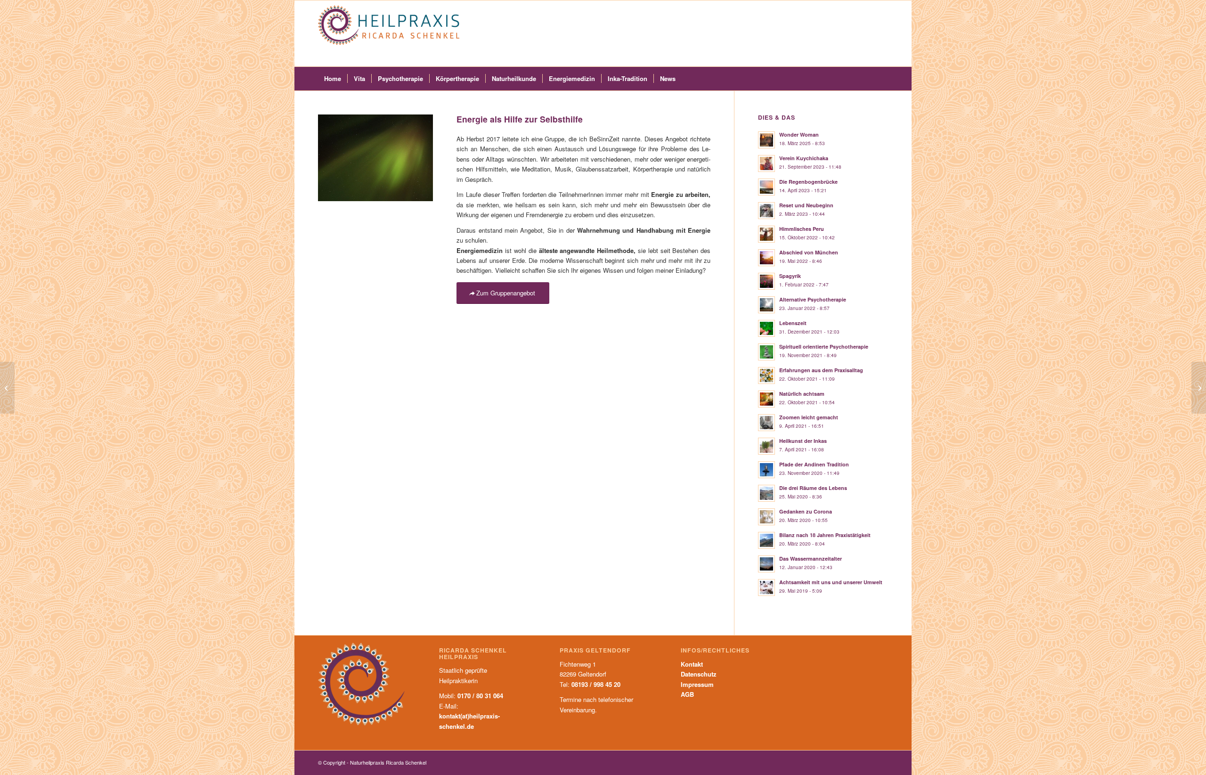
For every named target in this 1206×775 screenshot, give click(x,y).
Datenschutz (699, 673)
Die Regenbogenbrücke (808, 181)
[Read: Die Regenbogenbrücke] (766, 187)
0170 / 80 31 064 (480, 695)
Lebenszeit (793, 322)
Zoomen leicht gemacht (808, 417)
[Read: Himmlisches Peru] (766, 234)
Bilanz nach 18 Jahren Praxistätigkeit (825, 534)
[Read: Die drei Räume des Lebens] (766, 493)
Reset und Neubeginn (806, 205)
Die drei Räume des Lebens (813, 487)
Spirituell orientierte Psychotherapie (823, 346)
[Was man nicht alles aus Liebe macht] (1198, 388)
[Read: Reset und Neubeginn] (766, 210)
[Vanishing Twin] (7, 388)
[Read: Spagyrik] (766, 281)
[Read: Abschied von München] (766, 257)
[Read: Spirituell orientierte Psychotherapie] (766, 351)
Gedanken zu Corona (805, 511)
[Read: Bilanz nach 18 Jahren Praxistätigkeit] (766, 540)
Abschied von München (808, 252)
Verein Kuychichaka (803, 158)
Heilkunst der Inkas (803, 440)
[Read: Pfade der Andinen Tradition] (766, 469)
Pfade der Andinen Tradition (814, 464)
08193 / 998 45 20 (595, 684)
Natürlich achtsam (801, 393)
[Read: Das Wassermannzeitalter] (766, 563)
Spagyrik (790, 275)
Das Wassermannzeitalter (810, 558)
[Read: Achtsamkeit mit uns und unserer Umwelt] (766, 587)
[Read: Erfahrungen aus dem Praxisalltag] (766, 375)
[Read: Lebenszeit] (766, 328)
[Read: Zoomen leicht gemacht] (766, 422)
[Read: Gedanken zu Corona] (766, 516)
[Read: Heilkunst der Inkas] (766, 446)
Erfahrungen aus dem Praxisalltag (821, 370)
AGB (687, 694)
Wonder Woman (799, 134)
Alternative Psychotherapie (812, 299)
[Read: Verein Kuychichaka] (766, 163)
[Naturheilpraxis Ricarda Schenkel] (388, 33)
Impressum (697, 684)
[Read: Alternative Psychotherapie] (766, 304)
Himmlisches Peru (801, 228)
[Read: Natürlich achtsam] (766, 399)
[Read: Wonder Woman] (766, 139)
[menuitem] (332, 78)
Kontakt (692, 664)
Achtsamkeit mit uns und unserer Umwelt (830, 582)
